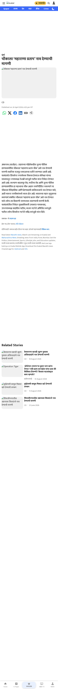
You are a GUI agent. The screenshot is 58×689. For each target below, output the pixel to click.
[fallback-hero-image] (12, 357)
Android (17, 248)
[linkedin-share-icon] (20, 114)
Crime (46, 8)
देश (23, 8)
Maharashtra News (9, 237)
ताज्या (15, 8)
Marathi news (16, 234)
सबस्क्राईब (41, 3)
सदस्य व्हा (12, 218)
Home (5, 687)
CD (3, 102)
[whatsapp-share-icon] (4, 114)
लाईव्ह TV (41, 687)
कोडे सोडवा (19, 224)
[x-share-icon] (10, 114)
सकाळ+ (53, 687)
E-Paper (16, 687)
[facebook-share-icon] (15, 114)
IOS (26, 248)
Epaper (6, 8)
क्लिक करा (45, 229)
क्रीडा (37, 8)
